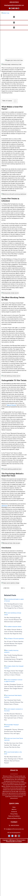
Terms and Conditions (14, 816)
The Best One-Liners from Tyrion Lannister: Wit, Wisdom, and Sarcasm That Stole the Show (13, 745)
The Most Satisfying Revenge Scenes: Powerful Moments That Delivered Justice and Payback (13, 619)
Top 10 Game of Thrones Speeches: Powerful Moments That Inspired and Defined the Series (14, 643)
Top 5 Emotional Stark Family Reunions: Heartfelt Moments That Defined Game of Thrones (13, 702)
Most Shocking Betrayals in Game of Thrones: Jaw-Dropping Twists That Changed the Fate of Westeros (13, 606)
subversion (4, 505)
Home (14, 807)
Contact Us (14, 811)
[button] (13, 17)
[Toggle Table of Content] (14, 101)
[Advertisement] (14, 45)
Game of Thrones (11, 405)
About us (14, 809)
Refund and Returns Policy (14, 818)
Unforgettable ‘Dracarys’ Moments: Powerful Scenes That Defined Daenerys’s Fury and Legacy (14, 731)
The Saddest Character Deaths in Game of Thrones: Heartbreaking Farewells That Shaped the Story (13, 631)
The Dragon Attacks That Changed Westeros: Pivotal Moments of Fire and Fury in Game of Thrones (13, 673)
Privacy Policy (14, 813)
